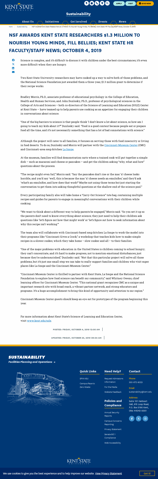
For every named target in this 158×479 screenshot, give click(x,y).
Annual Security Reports (111, 414)
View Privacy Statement (108, 473)
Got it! (147, 473)
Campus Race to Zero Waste (87, 385)
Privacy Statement (112, 429)
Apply (119, 3)
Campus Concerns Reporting (113, 422)
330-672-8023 (136, 382)
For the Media (110, 387)
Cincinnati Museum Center (121, 145)
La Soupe (68, 149)
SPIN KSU (84, 378)
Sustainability (78, 13)
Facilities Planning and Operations (30, 362)
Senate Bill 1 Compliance (110, 435)
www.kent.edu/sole (39, 320)
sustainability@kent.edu (140, 391)
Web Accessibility (112, 442)
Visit (130, 3)
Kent (10, 26)
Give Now (146, 3)
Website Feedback (112, 391)
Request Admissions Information (113, 380)
